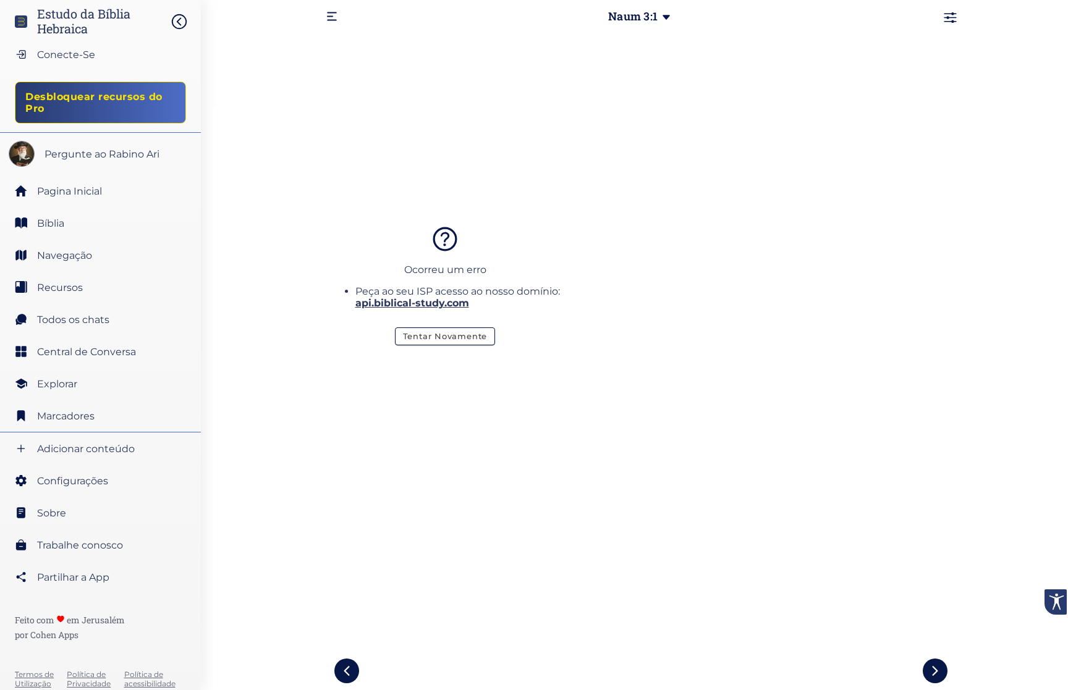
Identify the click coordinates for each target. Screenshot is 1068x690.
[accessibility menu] (1055, 602)
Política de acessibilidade (150, 679)
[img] (185, 21)
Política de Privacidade (89, 679)
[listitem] (100, 223)
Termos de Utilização (34, 679)
